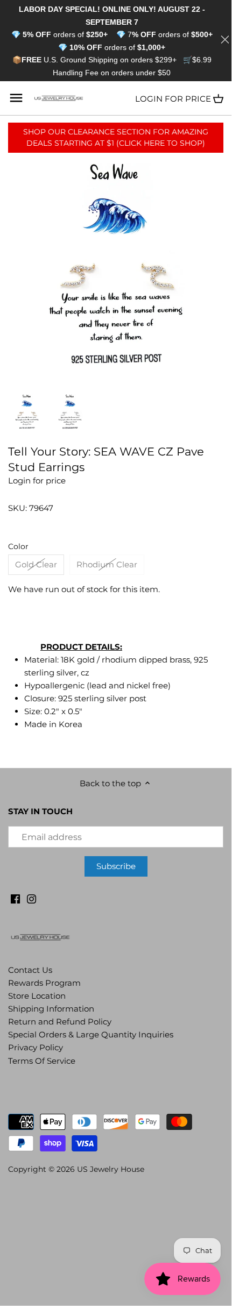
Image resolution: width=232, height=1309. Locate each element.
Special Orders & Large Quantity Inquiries (90, 1034)
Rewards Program (44, 983)
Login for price (173, 99)
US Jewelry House (110, 1169)
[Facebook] (15, 898)
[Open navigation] (16, 98)
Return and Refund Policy (59, 1021)
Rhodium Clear (106, 564)
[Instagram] (31, 898)
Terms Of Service (41, 1061)
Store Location (37, 996)
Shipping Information (51, 1009)
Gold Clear (36, 564)
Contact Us (30, 970)
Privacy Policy (35, 1047)
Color (18, 546)
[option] (27, 412)
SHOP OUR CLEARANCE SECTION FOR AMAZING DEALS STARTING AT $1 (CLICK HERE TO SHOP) (115, 137)
